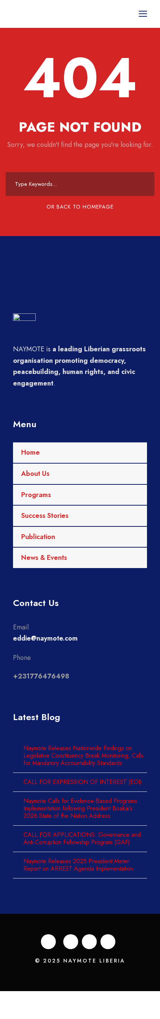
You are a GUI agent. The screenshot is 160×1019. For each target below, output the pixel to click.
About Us (35, 473)
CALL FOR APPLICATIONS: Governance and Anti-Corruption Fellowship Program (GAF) (82, 839)
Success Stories (44, 515)
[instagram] (107, 941)
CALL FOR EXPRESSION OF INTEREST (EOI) (82, 782)
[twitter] (89, 941)
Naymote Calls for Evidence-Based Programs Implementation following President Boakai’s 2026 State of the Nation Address (80, 808)
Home (30, 452)
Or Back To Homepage (80, 206)
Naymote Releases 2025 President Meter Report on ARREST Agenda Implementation (78, 865)
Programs (36, 495)
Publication (38, 537)
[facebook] (48, 941)
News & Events (44, 557)
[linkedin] (70, 941)
